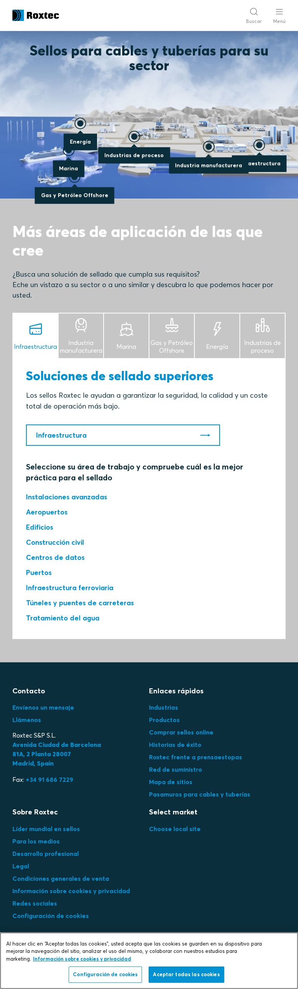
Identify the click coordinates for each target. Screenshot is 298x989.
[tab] (36, 335)
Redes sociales (34, 903)
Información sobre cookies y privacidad (71, 891)
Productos (164, 720)
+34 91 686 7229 (49, 779)
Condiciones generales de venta (60, 878)
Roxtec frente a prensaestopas (195, 757)
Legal (20, 866)
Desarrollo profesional (45, 853)
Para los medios (36, 841)
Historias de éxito (175, 744)
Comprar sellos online (181, 732)
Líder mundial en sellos (46, 829)
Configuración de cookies (50, 916)
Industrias (163, 707)
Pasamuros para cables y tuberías (199, 794)
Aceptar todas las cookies (186, 974)
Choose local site (175, 829)
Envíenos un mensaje (43, 707)
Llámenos (26, 720)
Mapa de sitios (170, 782)
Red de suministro (175, 769)
